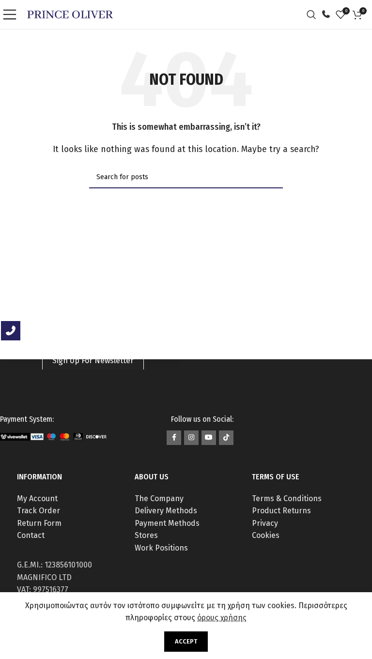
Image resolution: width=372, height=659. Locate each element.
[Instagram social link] (191, 437)
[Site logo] (70, 13)
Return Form (39, 523)
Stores (146, 535)
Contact (31, 535)
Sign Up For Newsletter (93, 360)
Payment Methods (167, 523)
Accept (186, 641)
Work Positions (161, 547)
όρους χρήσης (222, 617)
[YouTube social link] (209, 437)
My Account (37, 498)
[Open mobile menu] (12, 14)
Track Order (38, 510)
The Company (159, 498)
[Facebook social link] (174, 437)
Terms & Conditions (287, 498)
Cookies (265, 535)
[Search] (314, 14)
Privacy (265, 523)
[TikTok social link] (226, 437)
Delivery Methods (166, 510)
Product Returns (281, 510)
